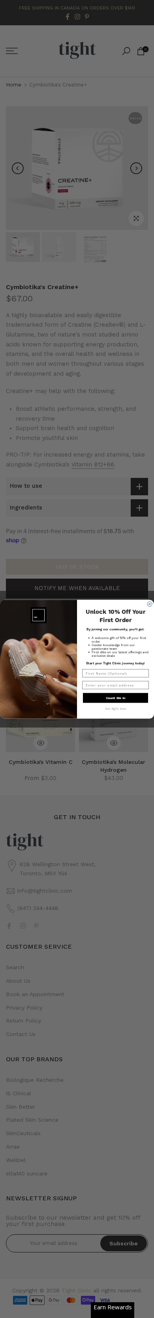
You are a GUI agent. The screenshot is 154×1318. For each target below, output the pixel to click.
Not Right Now (115, 708)
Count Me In (116, 698)
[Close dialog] (149, 604)
